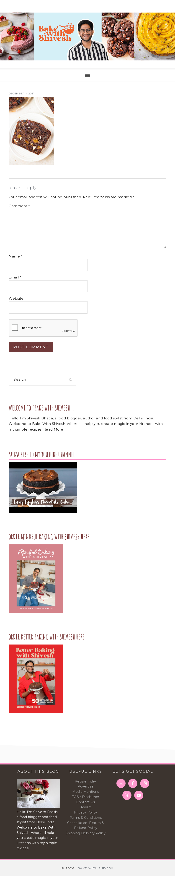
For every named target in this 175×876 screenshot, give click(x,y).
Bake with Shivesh (87, 36)
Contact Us (85, 802)
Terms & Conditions (86, 818)
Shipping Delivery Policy (86, 833)
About (86, 807)
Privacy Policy (85, 812)
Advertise (86, 786)
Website (16, 298)
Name (16, 256)
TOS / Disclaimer (85, 797)
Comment (19, 206)
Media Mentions (85, 792)
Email (15, 277)
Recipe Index (86, 781)
